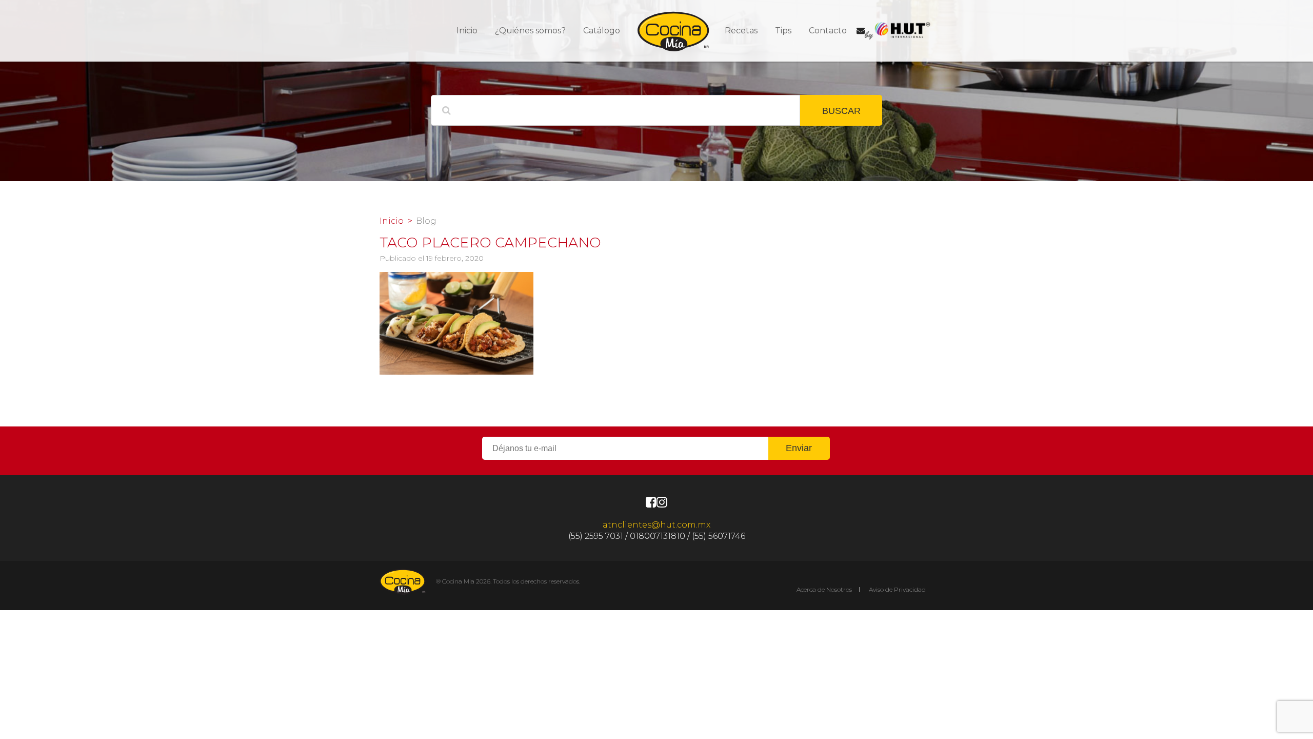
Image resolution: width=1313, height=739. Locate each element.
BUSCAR (841, 111)
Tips (783, 30)
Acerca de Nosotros (824, 589)
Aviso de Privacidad (897, 589)
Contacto (828, 30)
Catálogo (601, 30)
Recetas (741, 30)
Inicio (467, 30)
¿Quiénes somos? (530, 30)
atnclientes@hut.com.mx (656, 525)
